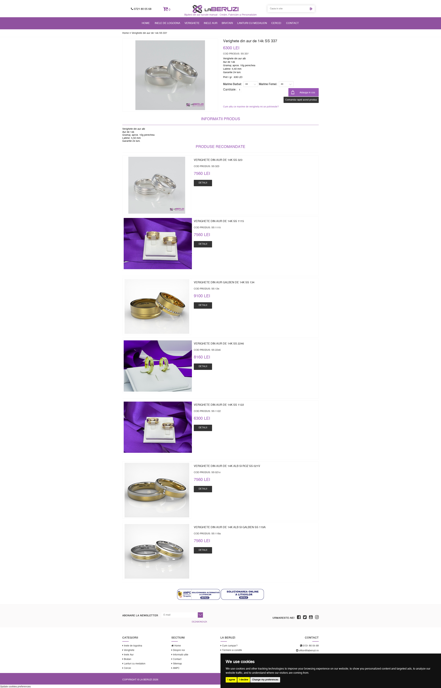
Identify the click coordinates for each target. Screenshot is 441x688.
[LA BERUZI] (216, 9)
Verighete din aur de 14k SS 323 (218, 160)
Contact (292, 23)
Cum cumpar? (229, 646)
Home (146, 23)
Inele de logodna (167, 23)
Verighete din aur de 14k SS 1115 (219, 221)
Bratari (227, 23)
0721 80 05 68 (142, 9)
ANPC (176, 668)
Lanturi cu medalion (252, 23)
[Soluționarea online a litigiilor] (242, 594)
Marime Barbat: (232, 84)
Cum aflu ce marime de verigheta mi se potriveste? (251, 107)
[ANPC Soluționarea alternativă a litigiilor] (198, 594)
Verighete (191, 23)
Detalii (203, 183)
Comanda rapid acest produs (301, 100)
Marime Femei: (268, 84)
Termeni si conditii (231, 650)
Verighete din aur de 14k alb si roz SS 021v (227, 466)
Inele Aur (210, 23)
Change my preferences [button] (265, 680)
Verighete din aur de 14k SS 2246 (219, 343)
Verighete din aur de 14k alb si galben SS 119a (230, 527)
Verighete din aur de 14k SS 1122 (219, 404)
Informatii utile (180, 655)
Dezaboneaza (199, 622)
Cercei (276, 23)
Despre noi (178, 650)
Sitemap (177, 663)
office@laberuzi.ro (308, 650)
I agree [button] (231, 680)
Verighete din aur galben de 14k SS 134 (224, 282)
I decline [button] (243, 680)
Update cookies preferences (15, 686)
